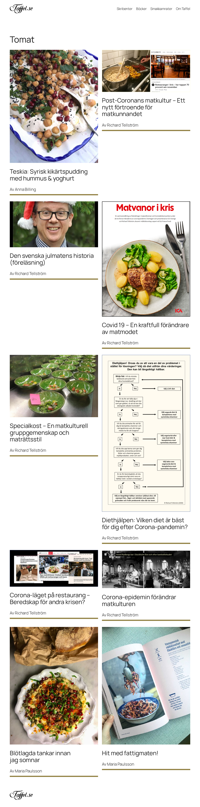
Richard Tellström (122, 125)
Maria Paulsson (28, 771)
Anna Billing (25, 189)
